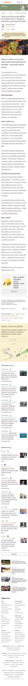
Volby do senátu (4, 610)
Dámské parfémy (15, 662)
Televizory (13, 664)
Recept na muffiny (19, 619)
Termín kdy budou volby (6, 609)
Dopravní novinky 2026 (20, 636)
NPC (2, 464)
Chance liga (3, 617)
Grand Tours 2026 (19, 612)
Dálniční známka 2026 (20, 634)
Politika (3, 480)
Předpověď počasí (21, 646)
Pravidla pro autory (9, 674)
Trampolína (23, 653)
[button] (14, 47)
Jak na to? (14, 343)
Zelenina (8, 316)
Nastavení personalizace (13, 676)
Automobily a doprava (8, 371)
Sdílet (10, 29)
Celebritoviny (4, 491)
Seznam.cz (19, 2)
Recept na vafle (18, 625)
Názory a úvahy (6, 453)
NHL (2, 627)
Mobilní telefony (19, 660)
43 (14, 29)
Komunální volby (5, 612)
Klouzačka (10, 655)
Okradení (3, 320)
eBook (4, 29)
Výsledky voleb (4, 607)
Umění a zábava (6, 509)
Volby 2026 (3, 603)
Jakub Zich (3, 451)
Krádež (20, 318)
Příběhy (3, 494)
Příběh (13, 313)
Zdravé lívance (18, 621)
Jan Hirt (16, 607)
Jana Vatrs (3, 536)
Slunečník (5, 655)
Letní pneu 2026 (18, 632)
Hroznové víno (4, 318)
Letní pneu (22, 662)
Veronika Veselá (5, 478)
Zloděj (8, 320)
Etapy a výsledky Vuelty (20, 605)
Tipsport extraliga (5, 621)
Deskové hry (7, 664)
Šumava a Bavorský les (6, 636)
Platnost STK (17, 641)
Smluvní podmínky (20, 670)
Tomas (2, 507)
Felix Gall (17, 610)
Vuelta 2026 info (18, 603)
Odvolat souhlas (19, 674)
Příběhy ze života (20, 313)
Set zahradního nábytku (19, 655)
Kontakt (12, 672)
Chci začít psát (13, 339)
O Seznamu (11, 670)
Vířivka (16, 657)
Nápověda (6, 672)
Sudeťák (3, 520)
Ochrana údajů (19, 672)
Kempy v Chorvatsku (5, 632)
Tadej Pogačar (18, 609)
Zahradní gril (11, 657)
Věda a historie (6, 467)
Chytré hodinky (19, 664)
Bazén (9, 653)
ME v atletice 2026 (5, 623)
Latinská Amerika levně (6, 640)
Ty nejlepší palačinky (19, 617)
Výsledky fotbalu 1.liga (6, 619)
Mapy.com (13, 646)
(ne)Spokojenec (10, 24)
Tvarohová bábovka (19, 623)
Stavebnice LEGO (6, 662)
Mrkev (11, 318)
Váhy (16, 316)
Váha (12, 316)
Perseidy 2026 (10, 648)
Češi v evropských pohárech (13, 650)
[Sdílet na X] (26, 308)
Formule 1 (3, 625)
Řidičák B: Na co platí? (20, 638)
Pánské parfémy (13, 666)
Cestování (4, 433)
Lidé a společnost (7, 523)
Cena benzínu (17, 648)
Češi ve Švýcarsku (5, 638)
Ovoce (2, 316)
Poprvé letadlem (5, 634)
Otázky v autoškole (19, 640)
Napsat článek (14, 291)
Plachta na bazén (16, 653)
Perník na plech (18, 627)
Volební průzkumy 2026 (6, 605)
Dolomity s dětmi (5, 641)
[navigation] (2, 2)
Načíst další (14, 554)
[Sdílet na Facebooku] (24, 308)
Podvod (16, 318)
